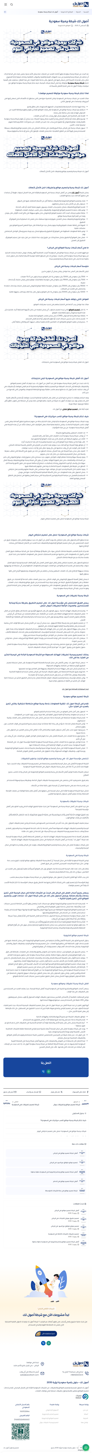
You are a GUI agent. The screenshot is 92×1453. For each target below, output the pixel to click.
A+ (81, 1447)
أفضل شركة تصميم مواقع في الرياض (65, 1153)
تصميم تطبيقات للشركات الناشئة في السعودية (63, 1234)
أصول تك (75, 192)
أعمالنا (86, 1414)
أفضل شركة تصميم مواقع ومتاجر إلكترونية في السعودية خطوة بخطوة (54, 1172)
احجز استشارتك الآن (48, 1333)
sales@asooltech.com (29, 1374)
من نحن (85, 1410)
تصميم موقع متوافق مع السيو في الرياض (64, 1163)
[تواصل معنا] (85, 1447)
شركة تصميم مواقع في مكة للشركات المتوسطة (61, 1191)
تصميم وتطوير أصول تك (11, 1448)
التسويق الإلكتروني (52, 1410)
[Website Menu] (5, 4)
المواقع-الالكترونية (67, 12)
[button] (12, 4)
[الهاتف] (43, 1071)
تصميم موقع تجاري (70, 409)
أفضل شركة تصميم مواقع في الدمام (65, 1181)
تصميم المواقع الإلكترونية (50, 1418)
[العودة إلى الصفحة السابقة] (5, 12)
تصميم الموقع (74, 309)
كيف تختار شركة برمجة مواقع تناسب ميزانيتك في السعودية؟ (63, 1120)
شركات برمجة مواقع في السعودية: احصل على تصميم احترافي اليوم (61, 1131)
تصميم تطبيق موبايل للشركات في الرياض (65, 1218)
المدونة (78, 12)
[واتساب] (48, 1071)
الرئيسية (86, 12)
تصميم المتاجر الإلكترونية (50, 1414)
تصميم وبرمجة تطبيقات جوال (48, 1422)
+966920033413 (76, 1375)
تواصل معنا (84, 1422)
